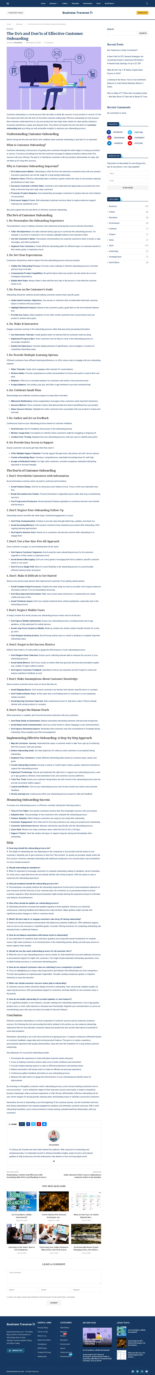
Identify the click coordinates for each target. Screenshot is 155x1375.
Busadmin (18, 43)
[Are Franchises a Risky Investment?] (22, 1201)
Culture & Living (66, 1352)
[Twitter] (137, 1371)
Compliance (42, 1344)
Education (75, 3)
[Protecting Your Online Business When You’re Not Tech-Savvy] (54, 1234)
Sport (99, 3)
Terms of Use (43, 1332)
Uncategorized (128, 257)
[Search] (147, 4)
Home (43, 3)
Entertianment (65, 1356)
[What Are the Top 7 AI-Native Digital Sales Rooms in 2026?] (86, 1201)
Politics (63, 1336)
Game (128, 240)
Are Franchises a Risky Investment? (122, 50)
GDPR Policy (42, 1348)
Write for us (42, 1336)
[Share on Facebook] (28, 1124)
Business (53, 3)
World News (109, 3)
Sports (62, 1348)
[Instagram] (142, 1371)
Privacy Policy (43, 1328)
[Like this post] (22, 1124)
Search (110, 29)
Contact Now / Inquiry (15, 13)
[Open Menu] (8, 3)
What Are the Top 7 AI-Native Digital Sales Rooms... (136, 1355)
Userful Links (44, 1323)
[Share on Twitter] (33, 1124)
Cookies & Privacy (44, 1352)
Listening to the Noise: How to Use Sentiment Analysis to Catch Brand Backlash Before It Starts (126, 83)
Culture (64, 3)
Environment (87, 3)
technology (128, 251)
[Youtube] (146, 1371)
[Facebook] (133, 1371)
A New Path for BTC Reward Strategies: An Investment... (136, 1343)
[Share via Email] (44, 1124)
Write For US (142, 13)
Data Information (44, 1340)
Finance (128, 234)
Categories (66, 1323)
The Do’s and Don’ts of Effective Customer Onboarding (94, 1342)
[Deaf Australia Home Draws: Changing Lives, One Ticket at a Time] (86, 1234)
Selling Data (42, 1356)
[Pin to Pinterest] (39, 1124)
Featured (128, 229)
